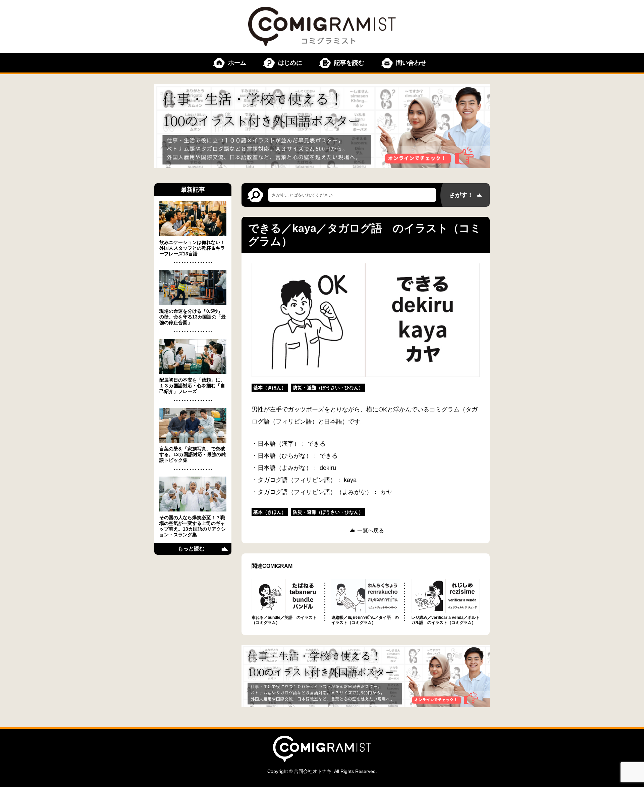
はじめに (290, 62)
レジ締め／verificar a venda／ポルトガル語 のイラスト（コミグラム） (445, 620)
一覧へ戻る (370, 530)
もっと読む (191, 548)
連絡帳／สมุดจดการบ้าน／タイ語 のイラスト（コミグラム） (365, 620)
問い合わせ (411, 62)
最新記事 (193, 189)
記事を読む (349, 62)
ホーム (237, 62)
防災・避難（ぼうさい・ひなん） (328, 387)
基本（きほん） (269, 387)
